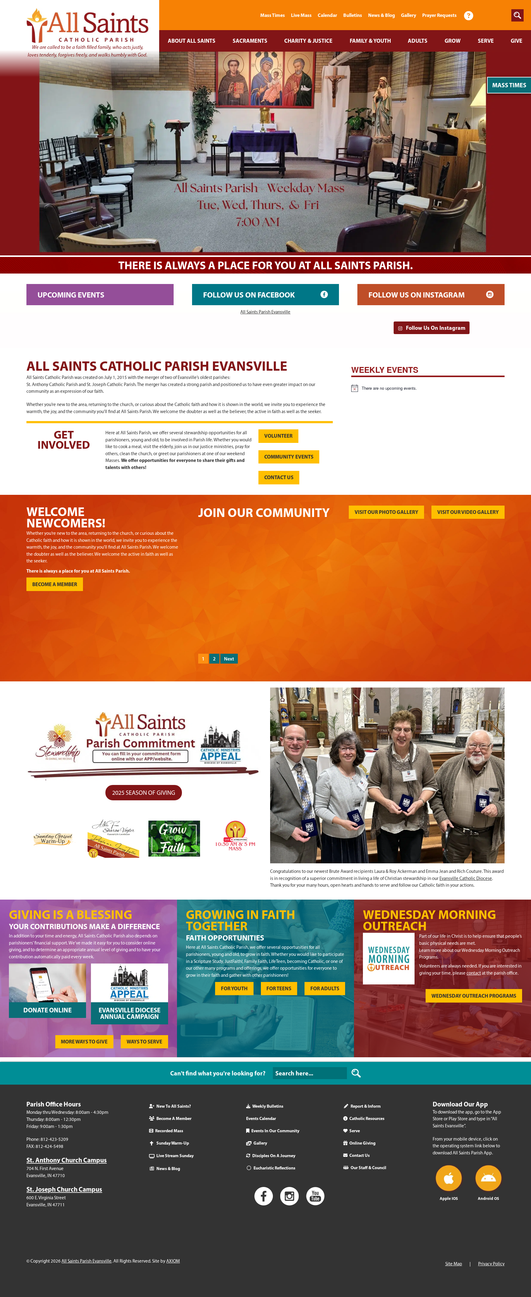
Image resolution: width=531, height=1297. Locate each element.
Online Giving (362, 1143)
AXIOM (173, 1261)
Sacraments (250, 40)
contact (473, 973)
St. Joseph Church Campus (64, 1189)
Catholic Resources (366, 1118)
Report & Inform (366, 1106)
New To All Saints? (173, 1106)
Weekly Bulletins (267, 1106)
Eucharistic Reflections (274, 1168)
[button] (517, 15)
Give (516, 40)
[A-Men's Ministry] (236, 620)
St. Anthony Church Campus (66, 1160)
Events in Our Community (275, 1130)
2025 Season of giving (143, 792)
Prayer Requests (439, 15)
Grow (453, 40)
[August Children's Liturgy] (466, 620)
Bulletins (352, 15)
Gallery (408, 15)
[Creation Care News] (466, 558)
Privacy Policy (491, 1264)
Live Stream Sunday (175, 1155)
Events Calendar (261, 1118)
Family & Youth (370, 40)
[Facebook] (485, 15)
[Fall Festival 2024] (236, 558)
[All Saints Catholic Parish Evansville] (249, 15)
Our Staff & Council (368, 1167)
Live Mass (301, 15)
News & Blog (381, 15)
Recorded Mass (169, 1130)
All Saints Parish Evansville (265, 312)
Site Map (453, 1264)
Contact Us (359, 1155)
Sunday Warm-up (172, 1143)
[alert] (427, 388)
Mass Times (272, 15)
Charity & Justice (308, 40)
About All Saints (191, 40)
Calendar (327, 15)
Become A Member (173, 1118)
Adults (417, 40)
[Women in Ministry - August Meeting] (313, 620)
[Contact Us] (469, 15)
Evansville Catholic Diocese (465, 878)
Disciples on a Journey (273, 1155)
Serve (486, 40)
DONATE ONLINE (47, 1010)
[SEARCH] (356, 1073)
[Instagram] (500, 15)
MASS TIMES (509, 85)
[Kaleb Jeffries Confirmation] (389, 558)
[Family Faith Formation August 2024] (389, 620)
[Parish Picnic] (313, 558)
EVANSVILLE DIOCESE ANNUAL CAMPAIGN (129, 1013)
